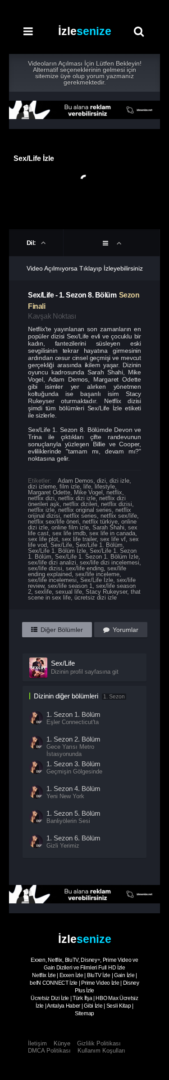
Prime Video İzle (100, 983)
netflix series (80, 515)
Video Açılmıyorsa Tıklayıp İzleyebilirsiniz (85, 268)
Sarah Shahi (108, 527)
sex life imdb (69, 533)
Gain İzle (124, 975)
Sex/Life (61, 545)
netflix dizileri (80, 504)
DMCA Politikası (49, 1050)
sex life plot (43, 539)
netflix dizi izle (77, 498)
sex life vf (113, 539)
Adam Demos (75, 480)
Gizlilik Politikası (99, 1043)
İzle (84, 31)
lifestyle (105, 486)
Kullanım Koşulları (101, 1050)
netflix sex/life (118, 515)
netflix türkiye (100, 521)
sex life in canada (112, 533)
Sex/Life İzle (96, 580)
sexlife (43, 591)
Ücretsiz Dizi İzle (50, 998)
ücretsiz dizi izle (95, 597)
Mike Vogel (88, 492)
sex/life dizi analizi (52, 562)
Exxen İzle (71, 975)
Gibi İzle (93, 1006)
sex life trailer (79, 539)
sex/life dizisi (45, 568)
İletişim (37, 1043)
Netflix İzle (43, 975)
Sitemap (84, 1013)
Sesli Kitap (118, 1006)
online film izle (70, 527)
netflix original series (85, 510)
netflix (114, 492)
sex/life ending (85, 568)
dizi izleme (42, 486)
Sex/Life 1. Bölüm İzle (57, 550)
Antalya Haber (63, 1006)
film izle (69, 486)
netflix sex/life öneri (53, 521)
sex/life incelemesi (52, 580)
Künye (62, 1043)
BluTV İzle (98, 975)
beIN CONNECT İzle (54, 983)
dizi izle (119, 480)
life (87, 486)
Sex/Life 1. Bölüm (99, 545)
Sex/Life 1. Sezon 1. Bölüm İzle (96, 556)
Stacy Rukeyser (106, 591)
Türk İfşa (82, 998)
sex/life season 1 (70, 585)
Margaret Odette (49, 492)
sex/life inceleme (97, 574)
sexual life (68, 591)
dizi (101, 480)
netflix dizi (41, 498)
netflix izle (41, 510)
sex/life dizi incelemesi (109, 562)
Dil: (32, 242)
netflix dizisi (116, 504)
